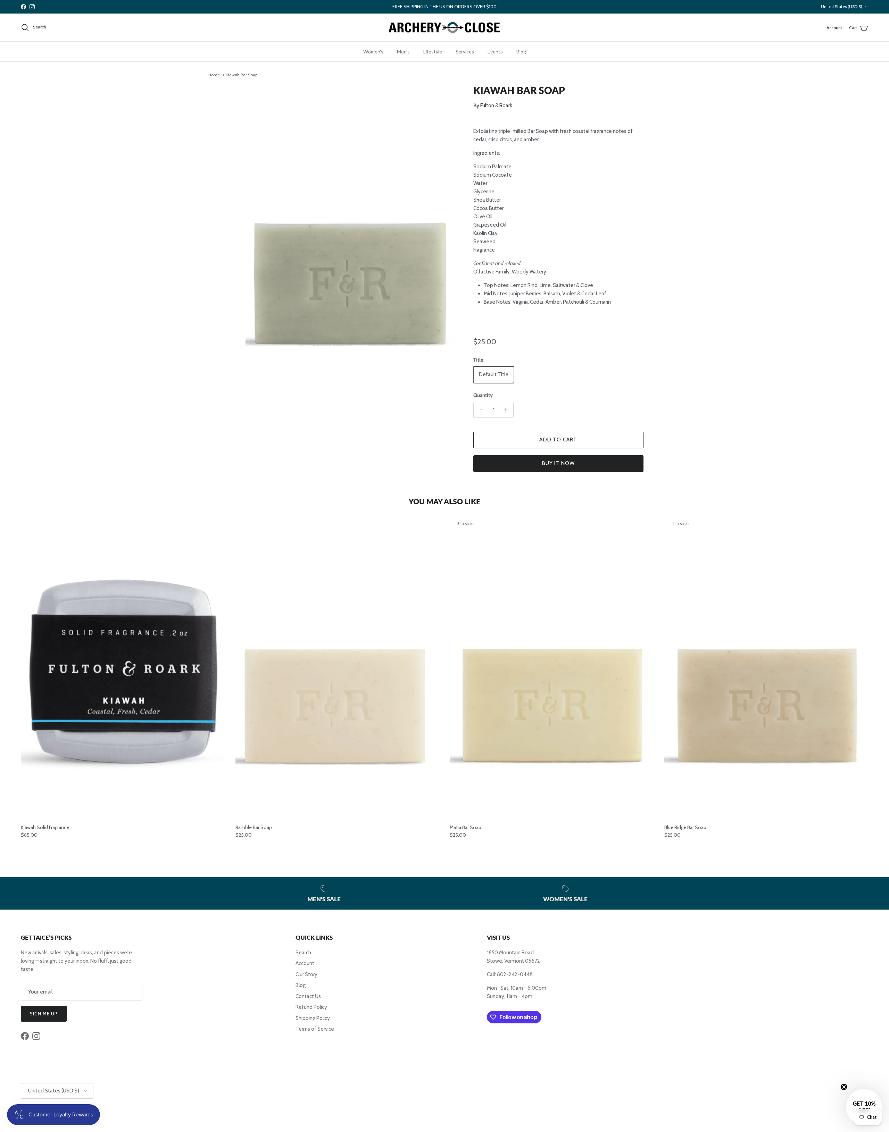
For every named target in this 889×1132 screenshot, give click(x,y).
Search (303, 952)
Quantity (483, 395)
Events (495, 51)
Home (214, 74)
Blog (521, 51)
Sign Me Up (44, 1013)
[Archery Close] (444, 27)
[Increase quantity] (507, 409)
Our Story (306, 974)
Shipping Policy (313, 1018)
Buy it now (558, 463)
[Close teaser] (843, 1086)
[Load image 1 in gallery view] (352, 244)
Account (305, 963)
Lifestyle (432, 51)
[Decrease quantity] (480, 409)
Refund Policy (311, 1007)
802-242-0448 (515, 974)
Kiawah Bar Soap (241, 74)
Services (465, 51)
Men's (403, 51)
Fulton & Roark (496, 105)
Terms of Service (315, 1029)
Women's (373, 51)
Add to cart (558, 440)
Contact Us (308, 996)
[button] (864, 1107)
